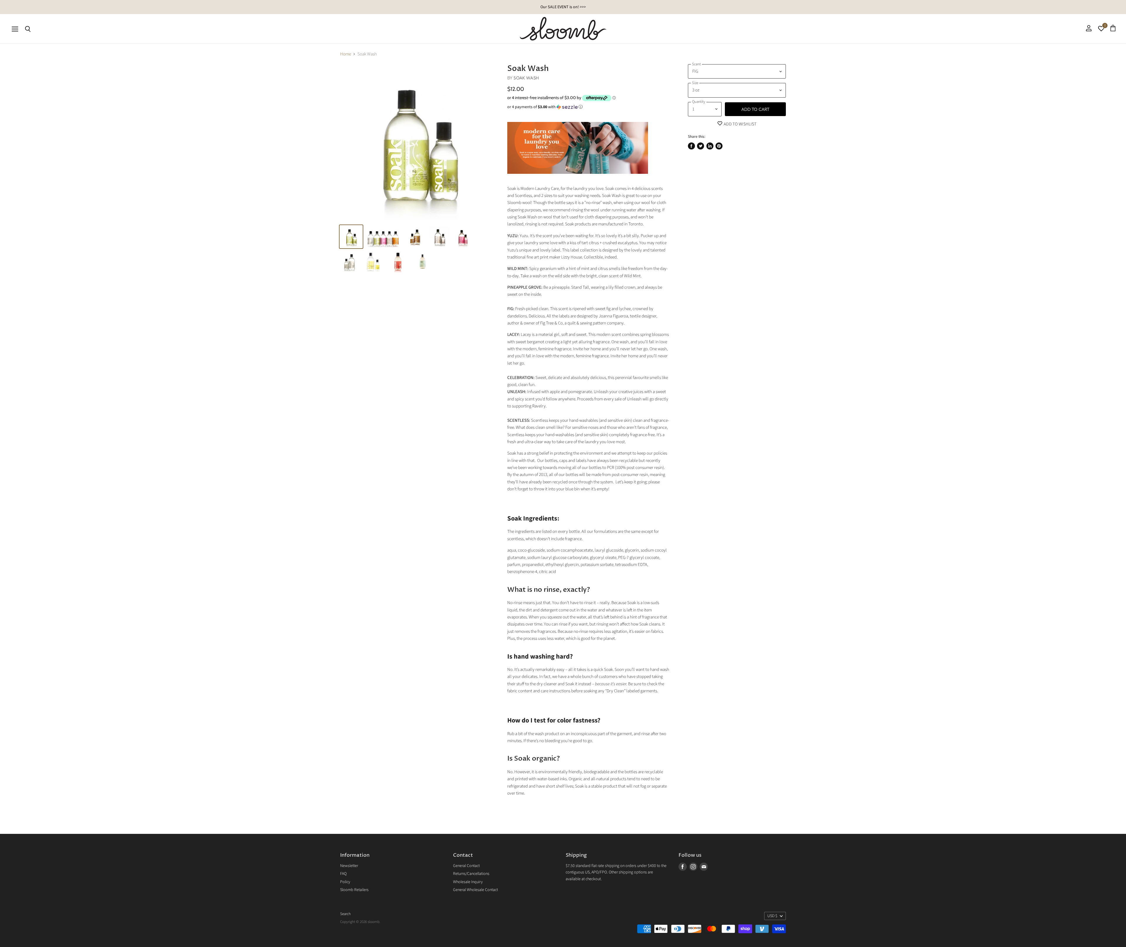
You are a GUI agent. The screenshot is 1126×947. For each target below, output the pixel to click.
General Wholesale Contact (475, 890)
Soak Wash (526, 78)
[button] (588, 107)
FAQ (343, 874)
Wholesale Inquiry (468, 882)
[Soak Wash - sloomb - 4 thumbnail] (439, 236)
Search (345, 914)
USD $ (772, 916)
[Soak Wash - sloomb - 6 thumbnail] (349, 261)
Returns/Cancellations (471, 874)
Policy (345, 882)
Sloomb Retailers (354, 890)
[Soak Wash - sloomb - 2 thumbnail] (383, 236)
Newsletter (349, 866)
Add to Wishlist (740, 124)
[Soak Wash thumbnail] (351, 236)
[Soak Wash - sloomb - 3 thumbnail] (415, 236)
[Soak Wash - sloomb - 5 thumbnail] (462, 236)
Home (345, 54)
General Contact (466, 866)
